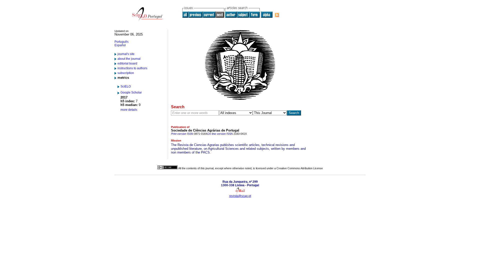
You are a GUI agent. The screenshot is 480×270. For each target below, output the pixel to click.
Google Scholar (131, 92)
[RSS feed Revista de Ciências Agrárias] (277, 15)
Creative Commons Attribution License (299, 168)
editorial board (127, 63)
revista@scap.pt (240, 196)
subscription (126, 73)
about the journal (129, 58)
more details (128, 110)
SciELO (125, 86)
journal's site (126, 54)
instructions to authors (132, 68)
